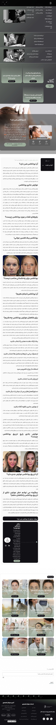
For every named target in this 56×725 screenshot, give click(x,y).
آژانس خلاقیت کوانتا (11, 721)
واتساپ (46, 143)
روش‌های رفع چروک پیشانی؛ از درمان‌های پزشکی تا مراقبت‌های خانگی (33, 75)
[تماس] (40, 141)
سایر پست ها (50, 577)
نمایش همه (17, 561)
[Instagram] (5, 4)
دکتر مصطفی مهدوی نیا (33, 160)
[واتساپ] (46, 141)
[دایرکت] (33, 141)
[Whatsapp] (3, 2)
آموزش (26, 160)
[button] (43, 165)
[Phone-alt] (51, 719)
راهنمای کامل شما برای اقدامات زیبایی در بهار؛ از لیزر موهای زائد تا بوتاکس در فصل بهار (15, 629)
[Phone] (6, 2)
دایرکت (33, 143)
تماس (40, 143)
